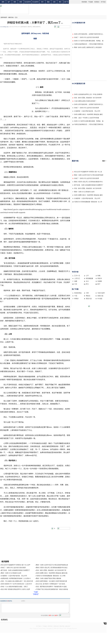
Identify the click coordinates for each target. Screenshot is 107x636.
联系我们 (96, 2)
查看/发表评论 (37, 26)
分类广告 (66, 2)
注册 (55, 615)
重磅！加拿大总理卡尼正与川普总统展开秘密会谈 (52, 565)
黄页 (60, 2)
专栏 (42, 2)
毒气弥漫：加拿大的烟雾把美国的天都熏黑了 (15, 570)
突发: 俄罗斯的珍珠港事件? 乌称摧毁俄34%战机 (51, 586)
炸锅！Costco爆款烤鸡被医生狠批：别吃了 (14, 586)
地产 (9, 2)
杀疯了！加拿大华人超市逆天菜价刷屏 (13, 567)
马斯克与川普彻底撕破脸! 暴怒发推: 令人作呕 (50, 576)
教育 (21, 2)
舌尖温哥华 (35, 2)
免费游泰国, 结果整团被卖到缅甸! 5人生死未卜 (16, 578)
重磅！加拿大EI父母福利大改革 (11, 573)
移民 (15, 2)
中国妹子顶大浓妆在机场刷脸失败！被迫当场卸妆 (52, 589)
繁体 (85, 2)
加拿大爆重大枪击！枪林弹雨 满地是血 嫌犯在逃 (51, 573)
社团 (54, 2)
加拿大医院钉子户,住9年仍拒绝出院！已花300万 (16, 584)
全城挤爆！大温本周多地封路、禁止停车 (14, 576)
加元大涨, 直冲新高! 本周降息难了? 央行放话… (51, 584)
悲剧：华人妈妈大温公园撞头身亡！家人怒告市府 (17, 581)
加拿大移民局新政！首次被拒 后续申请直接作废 (51, 581)
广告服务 (90, 2)
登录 (50, 615)
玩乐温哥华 (28, 2)
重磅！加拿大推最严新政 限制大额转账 (48, 578)
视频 (48, 2)
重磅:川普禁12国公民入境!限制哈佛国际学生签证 (51, 567)
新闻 (3, 2)
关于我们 (103, 2)
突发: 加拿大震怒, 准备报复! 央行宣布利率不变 (51, 570)
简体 (83, 2)
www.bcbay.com (4, 26)
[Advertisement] (89, 28)
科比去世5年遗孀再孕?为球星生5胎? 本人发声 (15, 565)
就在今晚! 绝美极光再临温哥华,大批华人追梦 (15, 589)
